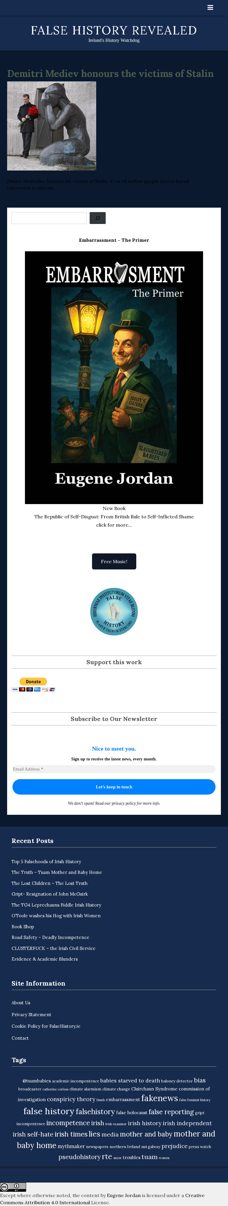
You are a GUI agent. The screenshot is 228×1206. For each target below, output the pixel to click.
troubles (131, 1157)
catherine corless (55, 1089)
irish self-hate (33, 1134)
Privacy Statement (31, 1014)
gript (200, 1112)
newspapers (97, 1146)
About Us (21, 1002)
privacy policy (124, 803)
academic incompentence (75, 1081)
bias (200, 1080)
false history (49, 1111)
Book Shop (23, 926)
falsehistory (95, 1111)
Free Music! (114, 561)
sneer (117, 1158)
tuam (150, 1157)
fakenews (159, 1098)
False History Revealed (114, 30)
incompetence (68, 1122)
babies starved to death (130, 1080)
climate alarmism (85, 1089)
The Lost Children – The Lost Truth (50, 883)
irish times (71, 1134)
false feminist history (194, 1100)
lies (94, 1134)
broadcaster (29, 1089)
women (164, 1158)
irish (97, 1123)
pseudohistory (79, 1157)
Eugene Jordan (124, 1195)
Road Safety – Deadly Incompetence (50, 937)
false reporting (171, 1111)
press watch (200, 1146)
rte (107, 1156)
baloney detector (177, 1081)
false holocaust (132, 1112)
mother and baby (146, 1134)
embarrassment (123, 1099)
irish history (145, 1123)
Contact (20, 1038)
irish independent (187, 1123)
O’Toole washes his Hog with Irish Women (56, 915)
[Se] (98, 218)
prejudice (175, 1146)
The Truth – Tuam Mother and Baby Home (57, 872)
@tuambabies (37, 1081)
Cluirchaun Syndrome (154, 1089)
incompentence (30, 1123)
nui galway (150, 1146)
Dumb (100, 1100)
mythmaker (71, 1146)
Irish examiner (116, 1124)
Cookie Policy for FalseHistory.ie (46, 1026)
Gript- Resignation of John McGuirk (50, 894)
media (110, 1134)
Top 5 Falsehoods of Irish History (46, 861)
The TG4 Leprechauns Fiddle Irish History (56, 905)
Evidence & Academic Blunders (45, 959)
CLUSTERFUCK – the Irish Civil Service (54, 948)
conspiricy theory (71, 1099)
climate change (116, 1089)
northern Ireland (125, 1146)
